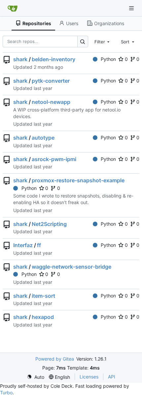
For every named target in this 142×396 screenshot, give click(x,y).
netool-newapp (51, 102)
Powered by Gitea (54, 359)
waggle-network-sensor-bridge (71, 266)
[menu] (35, 377)
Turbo (6, 392)
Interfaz (23, 245)
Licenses (89, 376)
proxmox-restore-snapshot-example (78, 180)
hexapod (43, 317)
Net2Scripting (49, 224)
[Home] (12, 8)
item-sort (43, 295)
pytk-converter (51, 80)
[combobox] (102, 41)
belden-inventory (53, 59)
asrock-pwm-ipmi (54, 159)
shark (20, 59)
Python (108, 59)
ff (39, 245)
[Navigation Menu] (132, 8)
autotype (43, 137)
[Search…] (82, 41)
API (111, 376)
